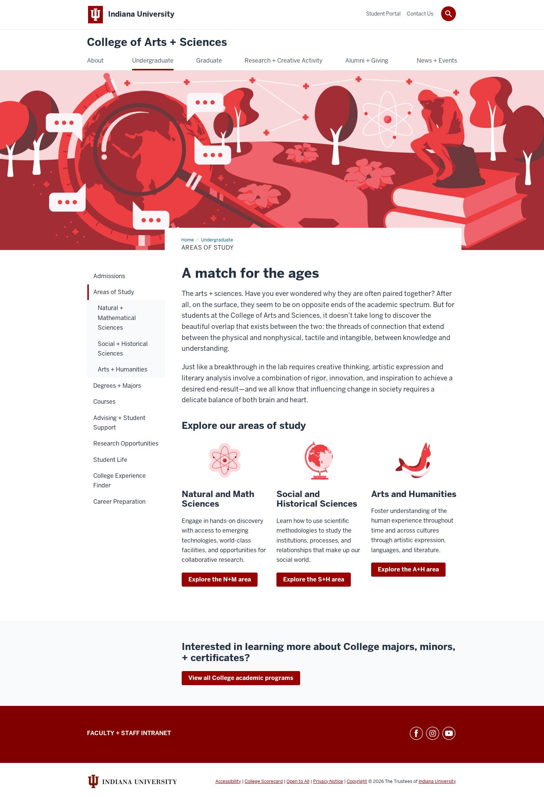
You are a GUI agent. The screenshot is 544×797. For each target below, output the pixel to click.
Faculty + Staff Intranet (129, 733)
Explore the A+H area (408, 569)
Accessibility (228, 781)
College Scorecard (264, 781)
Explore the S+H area (313, 579)
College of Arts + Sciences (157, 42)
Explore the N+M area (219, 579)
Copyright (357, 781)
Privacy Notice (328, 781)
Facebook (416, 733)
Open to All (297, 781)
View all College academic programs (240, 678)
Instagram (432, 733)
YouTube (449, 733)
